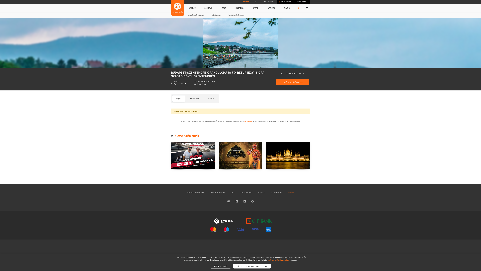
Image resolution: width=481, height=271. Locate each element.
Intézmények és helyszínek (196, 15)
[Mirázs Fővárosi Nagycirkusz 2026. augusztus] (240, 155)
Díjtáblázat (248, 121)
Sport (255, 8)
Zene (224, 8)
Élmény (287, 8)
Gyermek (271, 8)
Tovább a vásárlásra (292, 82)
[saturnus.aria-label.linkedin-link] (245, 201)
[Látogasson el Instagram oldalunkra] (252, 201)
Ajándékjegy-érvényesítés (236, 15)
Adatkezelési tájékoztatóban (278, 260)
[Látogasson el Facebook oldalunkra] (237, 201)
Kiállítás (208, 8)
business (246, 2)
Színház (192, 8)
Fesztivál (239, 8)
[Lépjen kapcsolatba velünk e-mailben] (228, 201)
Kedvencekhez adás (294, 74)
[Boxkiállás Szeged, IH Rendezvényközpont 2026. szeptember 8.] (193, 155)
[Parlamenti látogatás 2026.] (288, 155)
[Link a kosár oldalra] (306, 8)
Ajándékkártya (216, 15)
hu (256, 2)
